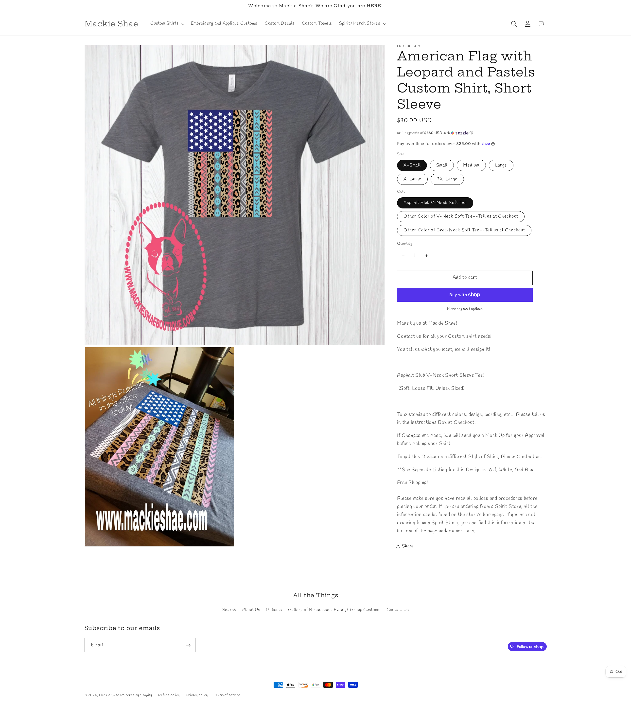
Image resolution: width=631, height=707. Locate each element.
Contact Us (397, 610)
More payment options (465, 309)
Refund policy (169, 695)
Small (441, 165)
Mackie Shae (109, 695)
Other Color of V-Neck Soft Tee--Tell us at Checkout (460, 216)
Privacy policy (197, 695)
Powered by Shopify (136, 695)
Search (229, 610)
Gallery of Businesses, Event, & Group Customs (334, 610)
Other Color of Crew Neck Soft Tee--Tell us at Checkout (464, 230)
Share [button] (408, 546)
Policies (274, 610)
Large (501, 165)
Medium (471, 165)
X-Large (412, 179)
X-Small (412, 165)
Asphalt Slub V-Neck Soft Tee (435, 203)
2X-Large (447, 179)
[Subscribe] (188, 645)
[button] (167, 23)
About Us (251, 610)
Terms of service (227, 695)
